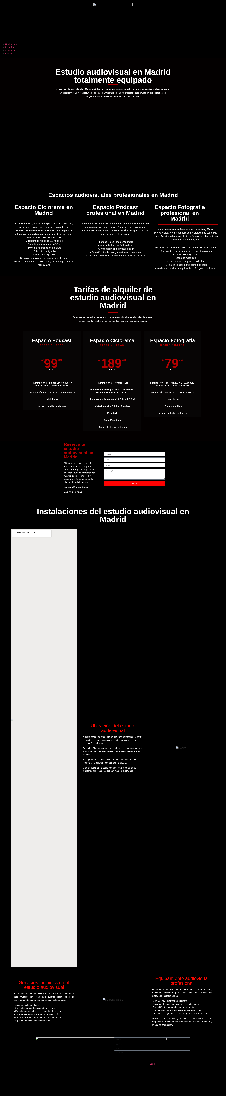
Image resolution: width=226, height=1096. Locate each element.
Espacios (9, 47)
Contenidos (11, 44)
